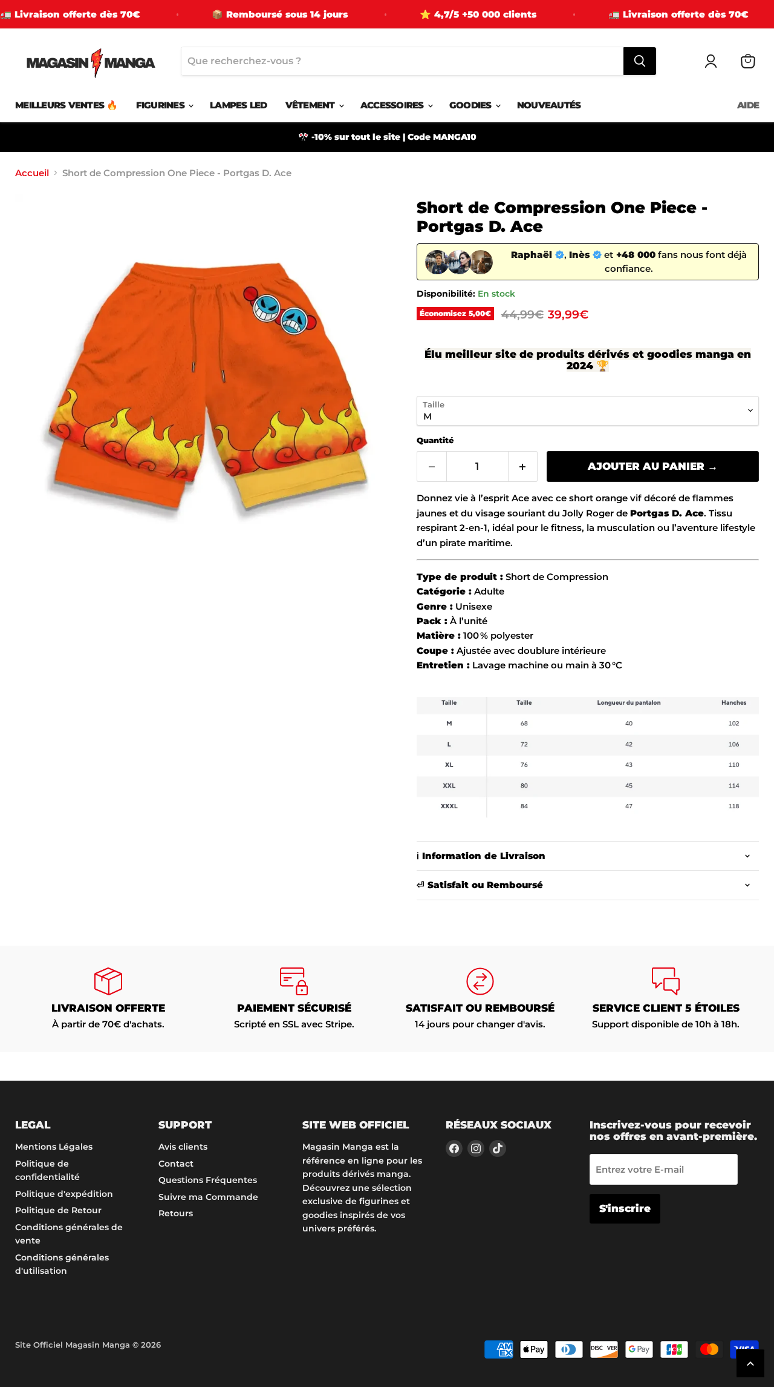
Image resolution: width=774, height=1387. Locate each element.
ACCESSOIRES (393, 105)
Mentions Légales (54, 1146)
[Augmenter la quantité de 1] (523, 466)
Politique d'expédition (64, 1193)
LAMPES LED (238, 105)
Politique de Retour (58, 1210)
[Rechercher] (639, 61)
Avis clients (182, 1146)
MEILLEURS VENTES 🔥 (66, 105)
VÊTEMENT (311, 105)
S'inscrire (625, 1208)
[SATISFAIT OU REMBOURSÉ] (480, 998)
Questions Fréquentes (207, 1180)
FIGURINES (161, 105)
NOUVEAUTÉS (549, 105)
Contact (176, 1163)
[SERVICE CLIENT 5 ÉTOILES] (666, 998)
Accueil (32, 173)
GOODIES (471, 105)
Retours (175, 1213)
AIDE (748, 105)
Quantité (435, 440)
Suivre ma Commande (208, 1196)
